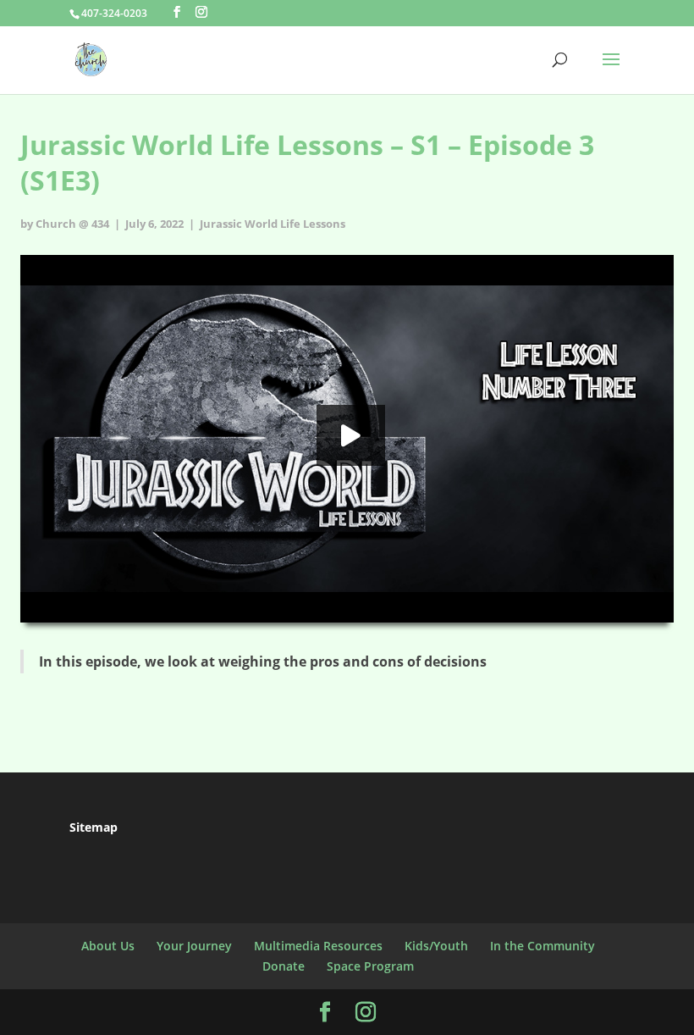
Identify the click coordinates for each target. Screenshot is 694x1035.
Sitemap (93, 827)
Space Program (370, 966)
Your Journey (194, 946)
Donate (283, 966)
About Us (108, 946)
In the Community (542, 946)
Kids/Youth (436, 946)
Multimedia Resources (318, 946)
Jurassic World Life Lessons (272, 223)
